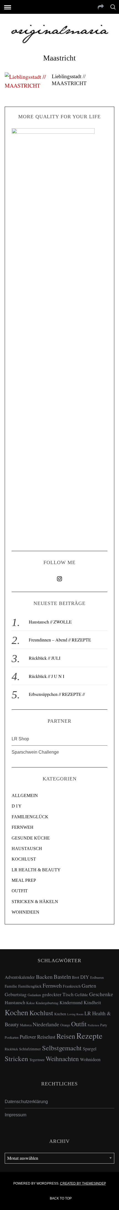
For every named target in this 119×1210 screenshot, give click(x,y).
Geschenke (101, 994)
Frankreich (72, 986)
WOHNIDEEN (25, 912)
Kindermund (71, 1002)
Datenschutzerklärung (26, 1101)
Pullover (28, 1036)
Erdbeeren (97, 977)
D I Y (17, 806)
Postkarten (12, 1037)
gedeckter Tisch (58, 994)
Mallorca (26, 1025)
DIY (84, 977)
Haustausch (15, 1002)
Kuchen (60, 1013)
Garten (89, 985)
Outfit (79, 1023)
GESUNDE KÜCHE (31, 838)
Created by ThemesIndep (83, 1183)
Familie (11, 986)
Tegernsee (37, 1059)
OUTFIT (20, 890)
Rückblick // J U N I (46, 676)
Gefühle (81, 994)
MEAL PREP (24, 880)
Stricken (16, 1058)
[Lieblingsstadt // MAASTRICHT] (25, 81)
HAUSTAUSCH (27, 848)
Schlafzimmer (30, 1048)
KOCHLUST (24, 859)
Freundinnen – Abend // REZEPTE (60, 640)
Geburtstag (16, 994)
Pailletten (93, 1025)
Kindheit (92, 1002)
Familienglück (30, 986)
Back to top (61, 1198)
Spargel (90, 1049)
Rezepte (89, 1035)
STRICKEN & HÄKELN (35, 901)
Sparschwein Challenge (35, 752)
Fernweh (52, 985)
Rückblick (11, 1049)
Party (103, 1025)
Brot (75, 977)
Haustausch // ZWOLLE (50, 622)
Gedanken (34, 995)
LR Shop (20, 738)
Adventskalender (20, 977)
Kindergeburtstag (47, 1003)
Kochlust (41, 1012)
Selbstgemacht (62, 1047)
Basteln (62, 976)
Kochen (16, 1012)
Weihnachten (62, 1058)
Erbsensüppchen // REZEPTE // (57, 694)
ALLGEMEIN (25, 795)
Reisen (65, 1036)
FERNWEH (22, 827)
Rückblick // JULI (44, 658)
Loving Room (75, 1014)
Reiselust (46, 1036)
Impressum (15, 1114)
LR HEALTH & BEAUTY (36, 869)
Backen (44, 976)
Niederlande (46, 1024)
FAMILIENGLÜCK (30, 816)
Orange (65, 1025)
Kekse (30, 1003)
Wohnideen (90, 1059)
